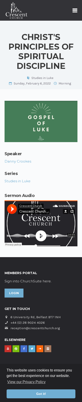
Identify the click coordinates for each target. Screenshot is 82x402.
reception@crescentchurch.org (35, 328)
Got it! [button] (41, 394)
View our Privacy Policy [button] (26, 382)
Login (14, 293)
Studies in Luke (42, 78)
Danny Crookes (18, 161)
